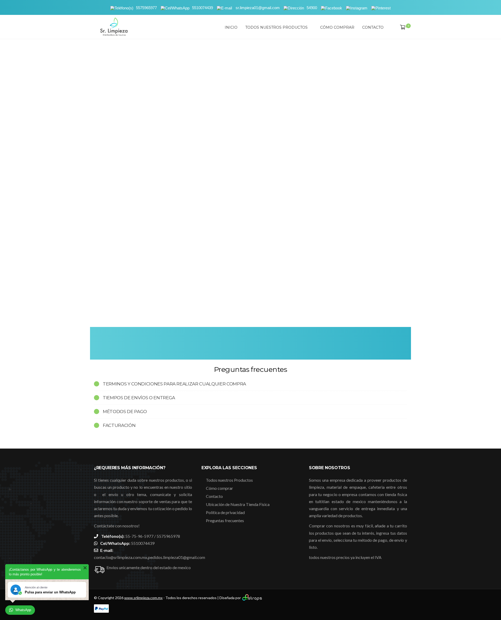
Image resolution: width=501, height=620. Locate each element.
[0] (401, 27)
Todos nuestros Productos (229, 480)
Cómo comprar (337, 27)
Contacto (373, 27)
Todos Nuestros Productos (276, 27)
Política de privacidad (225, 512)
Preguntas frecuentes (225, 520)
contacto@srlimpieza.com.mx (120, 557)
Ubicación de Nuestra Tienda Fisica (238, 504)
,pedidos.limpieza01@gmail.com (176, 557)
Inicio (231, 27)
